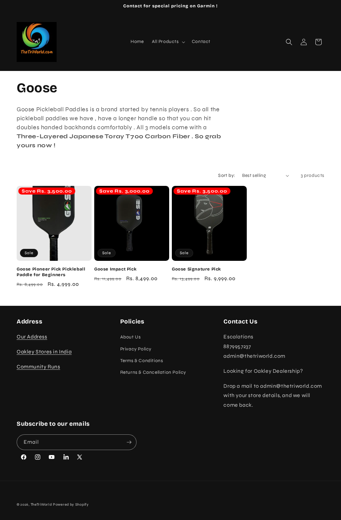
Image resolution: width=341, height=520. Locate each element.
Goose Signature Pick (196, 269)
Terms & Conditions (141, 360)
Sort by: (226, 175)
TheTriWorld (41, 504)
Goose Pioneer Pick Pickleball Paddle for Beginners (51, 271)
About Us (130, 337)
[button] (168, 42)
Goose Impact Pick (115, 269)
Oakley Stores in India (44, 351)
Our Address (32, 336)
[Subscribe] (129, 442)
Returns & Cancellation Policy (153, 372)
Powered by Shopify (71, 504)
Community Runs (38, 366)
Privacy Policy (136, 349)
